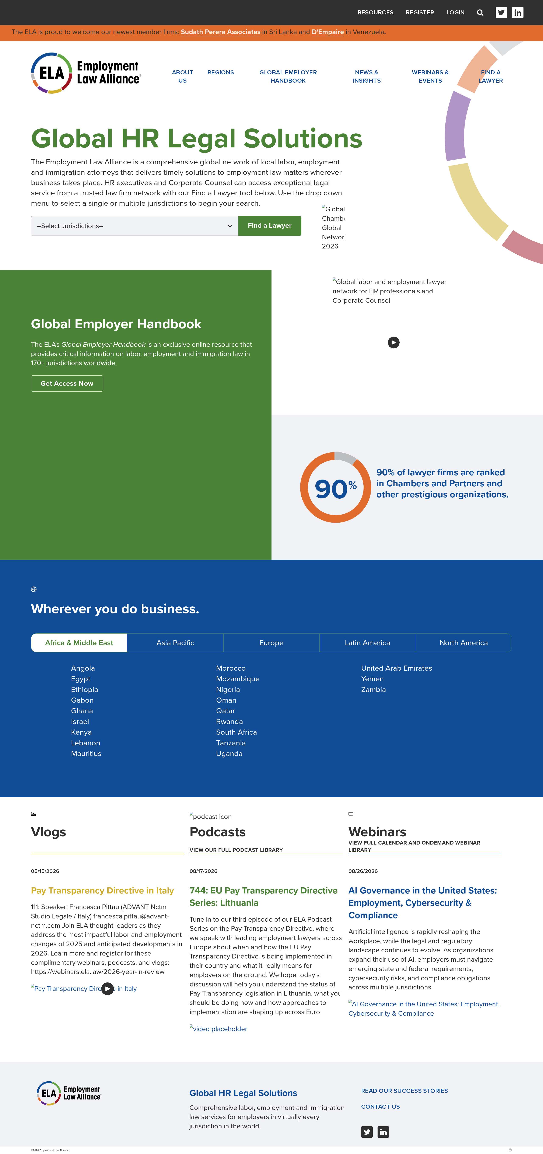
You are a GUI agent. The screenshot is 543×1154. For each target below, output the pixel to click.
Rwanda (229, 721)
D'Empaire (328, 32)
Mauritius (86, 753)
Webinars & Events (430, 76)
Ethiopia (84, 689)
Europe (271, 642)
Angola (83, 668)
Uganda (229, 753)
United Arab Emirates (396, 668)
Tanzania (231, 743)
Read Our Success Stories (404, 1090)
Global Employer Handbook (288, 76)
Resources (376, 12)
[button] (134, 226)
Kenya (81, 732)
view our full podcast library (236, 850)
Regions (220, 72)
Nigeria (228, 689)
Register (420, 12)
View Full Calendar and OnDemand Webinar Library (414, 846)
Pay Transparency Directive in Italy (102, 890)
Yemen (372, 678)
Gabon (82, 700)
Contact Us (380, 1106)
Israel (80, 721)
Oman (226, 700)
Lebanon (85, 743)
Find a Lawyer (491, 76)
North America (464, 642)
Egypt (80, 678)
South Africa (236, 732)
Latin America (367, 642)
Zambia (373, 689)
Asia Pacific (175, 642)
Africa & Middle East (79, 642)
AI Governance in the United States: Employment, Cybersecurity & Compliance (422, 903)
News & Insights (367, 76)
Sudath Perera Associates (220, 32)
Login (455, 12)
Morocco (231, 668)
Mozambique (238, 678)
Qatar (225, 710)
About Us (182, 76)
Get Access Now (67, 383)
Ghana (82, 710)
